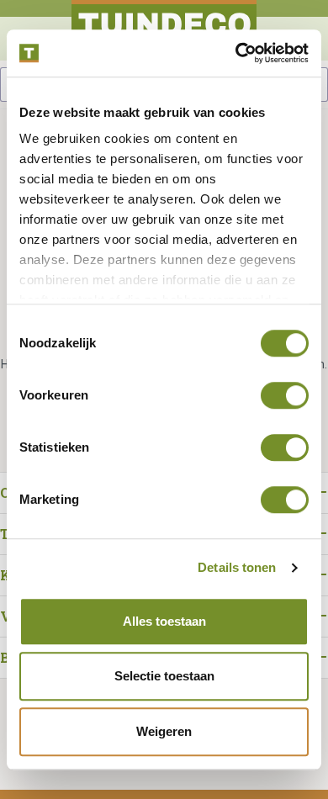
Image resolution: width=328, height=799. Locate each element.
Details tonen (237, 567)
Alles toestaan (164, 621)
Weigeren (164, 731)
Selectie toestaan (164, 676)
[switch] (285, 395)
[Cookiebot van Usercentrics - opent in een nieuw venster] (236, 53)
